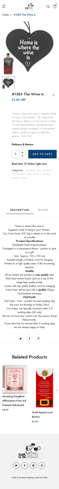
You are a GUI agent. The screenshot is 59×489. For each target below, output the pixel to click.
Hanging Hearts (19, 177)
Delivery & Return (22, 144)
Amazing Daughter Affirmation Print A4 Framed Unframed (14, 400)
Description (19, 210)
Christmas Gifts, (34, 170)
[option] (29, 48)
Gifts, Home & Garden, (39, 174)
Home (5, 15)
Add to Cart (43, 154)
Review (43, 210)
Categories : (18, 170)
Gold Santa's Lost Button (42, 414)
